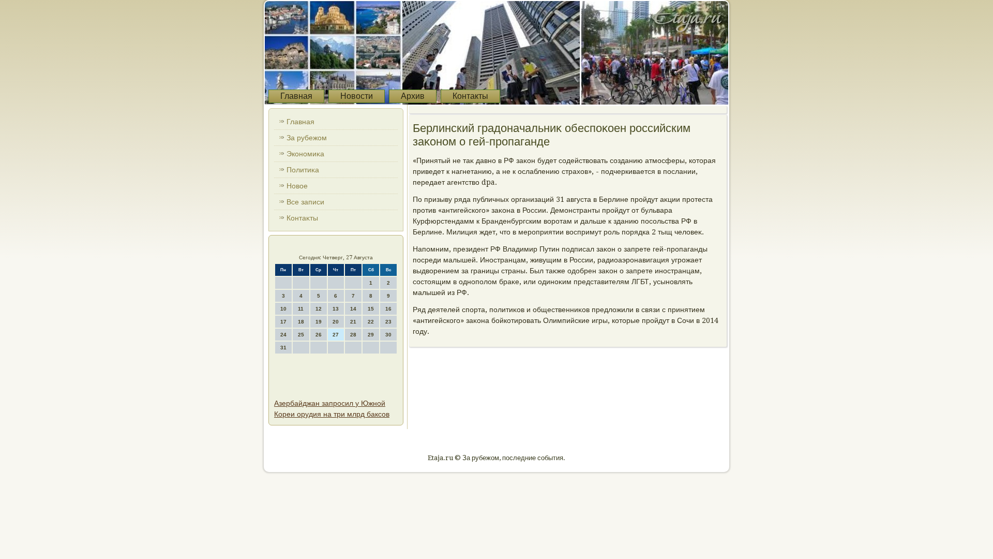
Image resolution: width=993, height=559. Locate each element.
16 (388, 309)
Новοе (297, 186)
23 (388, 322)
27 (336, 334)
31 (283, 347)
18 (301, 322)
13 (336, 309)
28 (353, 334)
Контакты (470, 96)
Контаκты (302, 218)
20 (336, 322)
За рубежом (307, 138)
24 (283, 334)
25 (301, 334)
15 (371, 309)
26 (318, 334)
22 (371, 322)
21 (353, 322)
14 (353, 309)
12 (318, 309)
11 (301, 309)
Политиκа (303, 170)
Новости (356, 96)
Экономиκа (305, 154)
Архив (413, 96)
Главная (296, 96)
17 (283, 322)
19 (318, 322)
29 (371, 334)
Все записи (305, 202)
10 (283, 309)
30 (388, 334)
